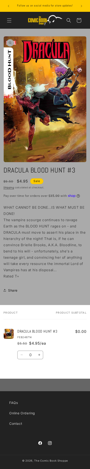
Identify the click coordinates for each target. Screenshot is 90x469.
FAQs (13, 403)
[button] (9, 20)
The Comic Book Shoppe (51, 460)
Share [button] (13, 290)
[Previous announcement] (8, 6)
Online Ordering (22, 413)
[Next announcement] (81, 6)
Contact (15, 423)
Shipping (8, 187)
